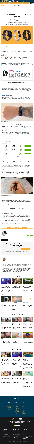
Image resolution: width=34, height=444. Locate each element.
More (28, 3)
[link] (5, 73)
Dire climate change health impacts (10, 5)
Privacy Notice (27, 251)
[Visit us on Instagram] (13, 1)
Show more (18, 156)
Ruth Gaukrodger (14, 22)
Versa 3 (3, 95)
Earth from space (9, 406)
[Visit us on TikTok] (17, 1)
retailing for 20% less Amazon (24, 61)
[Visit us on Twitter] (11, 1)
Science (16, 3)
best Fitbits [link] (20, 73)
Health (13, 3)
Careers (24, 434)
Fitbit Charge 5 (23, 133)
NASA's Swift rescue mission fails (22, 5)
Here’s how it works (26, 24)
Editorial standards (6, 436)
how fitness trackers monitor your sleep (20, 223)
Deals (25, 22)
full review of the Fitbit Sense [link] (24, 77)
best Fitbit (9, 63)
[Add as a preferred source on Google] (17, 425)
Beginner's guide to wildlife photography (24, 407)
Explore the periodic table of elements (17, 411)
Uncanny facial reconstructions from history (17, 414)
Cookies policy (26, 432)
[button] (17, 145)
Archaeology (9, 3)
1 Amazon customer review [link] (8, 141)
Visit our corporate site (19, 422)
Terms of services (13, 251)
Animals (4, 3)
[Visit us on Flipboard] (16, 1)
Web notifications (16, 434)
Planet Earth (21, 3)
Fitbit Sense (26, 127)
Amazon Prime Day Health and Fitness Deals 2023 (20, 67)
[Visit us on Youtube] (14, 1)
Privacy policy (15, 432)
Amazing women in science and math (17, 408)
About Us (25, 429)
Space (25, 3)
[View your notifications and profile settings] (30, 1)
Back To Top (31, 442)
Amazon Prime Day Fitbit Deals (12, 46)
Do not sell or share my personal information (27, 437)
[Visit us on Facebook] (10, 1)
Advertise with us (5, 434)
